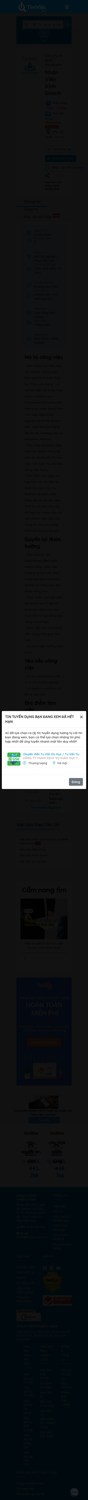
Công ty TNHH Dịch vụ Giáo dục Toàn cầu (52, 758)
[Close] (81, 716)
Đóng (76, 782)
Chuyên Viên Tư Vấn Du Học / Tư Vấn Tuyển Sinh (52, 754)
